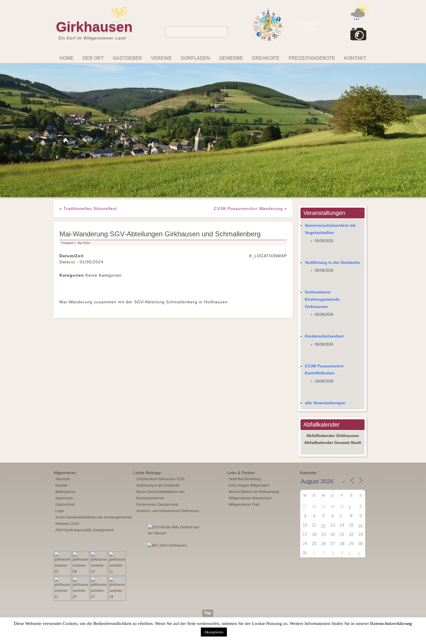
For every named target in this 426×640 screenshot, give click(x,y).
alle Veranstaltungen (325, 360)
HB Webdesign (222, 587)
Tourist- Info (311, 26)
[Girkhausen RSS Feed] (367, 565)
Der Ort (93, 58)
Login (59, 469)
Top (207, 570)
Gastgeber (127, 58)
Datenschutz (65, 462)
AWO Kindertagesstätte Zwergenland (84, 488)
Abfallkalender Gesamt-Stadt (332, 400)
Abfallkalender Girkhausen (332, 393)
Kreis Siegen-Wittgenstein (249, 443)
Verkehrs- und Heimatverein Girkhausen (167, 469)
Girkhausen (94, 27)
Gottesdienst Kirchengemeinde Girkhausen (322, 256)
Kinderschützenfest (324, 293)
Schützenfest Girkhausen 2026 (160, 437)
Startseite (62, 437)
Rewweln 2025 (67, 481)
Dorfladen (195, 58)
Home (67, 58)
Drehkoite (266, 58)
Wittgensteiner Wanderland (250, 456)
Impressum (64, 456)
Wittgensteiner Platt (244, 462)
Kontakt (355, 58)
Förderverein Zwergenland (157, 462)
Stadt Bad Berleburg (245, 437)
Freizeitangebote (312, 58)
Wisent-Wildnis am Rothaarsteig (254, 449)
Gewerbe (231, 58)
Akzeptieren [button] (213, 632)
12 (323, 483)
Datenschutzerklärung (391, 623)
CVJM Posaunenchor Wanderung (248, 166)
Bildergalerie (65, 449)
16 (360, 483)
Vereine (161, 58)
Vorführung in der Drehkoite (332, 219)
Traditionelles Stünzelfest (90, 166)
